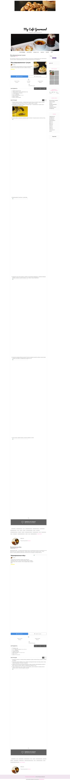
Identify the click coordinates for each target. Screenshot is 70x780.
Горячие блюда (51, 120)
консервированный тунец (14, 532)
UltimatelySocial (41, 779)
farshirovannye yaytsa (19, 528)
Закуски (29, 540)
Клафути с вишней (52, 101)
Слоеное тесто (36, 52)
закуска (34, 530)
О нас (52, 52)
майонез (23, 532)
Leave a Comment (22, 762)
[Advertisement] (35, 19)
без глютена (29, 52)
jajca (23, 528)
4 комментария (39, 533)
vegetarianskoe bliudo (13, 530)
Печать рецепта (20, 76)
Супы (50, 131)
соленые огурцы (44, 532)
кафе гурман (37, 530)
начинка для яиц (16, 760)
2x (40, 88)
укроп (34, 760)
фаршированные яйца (39, 760)
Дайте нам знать (27, 522)
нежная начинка (21, 760)
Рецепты (42, 52)
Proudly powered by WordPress (30, 776)
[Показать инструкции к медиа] (43, 100)
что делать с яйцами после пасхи (15, 762)
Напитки (50, 125)
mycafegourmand (42, 528)
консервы (19, 532)
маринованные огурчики (28, 532)
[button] (11, 69)
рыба (39, 532)
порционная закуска (35, 532)
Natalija (17, 56)
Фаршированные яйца (15, 547)
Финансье (50, 103)
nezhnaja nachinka (26, 758)
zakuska (21, 530)
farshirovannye (13, 528)
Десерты (50, 121)
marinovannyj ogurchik (36, 528)
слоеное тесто (51, 129)
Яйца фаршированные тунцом (17, 55)
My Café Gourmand (35, 29)
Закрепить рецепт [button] (38, 76)
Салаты (50, 128)
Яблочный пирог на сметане (53, 100)
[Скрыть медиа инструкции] (45, 100)
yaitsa (18, 530)
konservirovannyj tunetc (29, 528)
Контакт (47, 52)
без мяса (24, 530)
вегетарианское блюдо (29, 530)
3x (44, 88)
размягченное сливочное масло (29, 760)
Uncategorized (51, 117)
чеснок (44, 760)
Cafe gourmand (22, 52)
